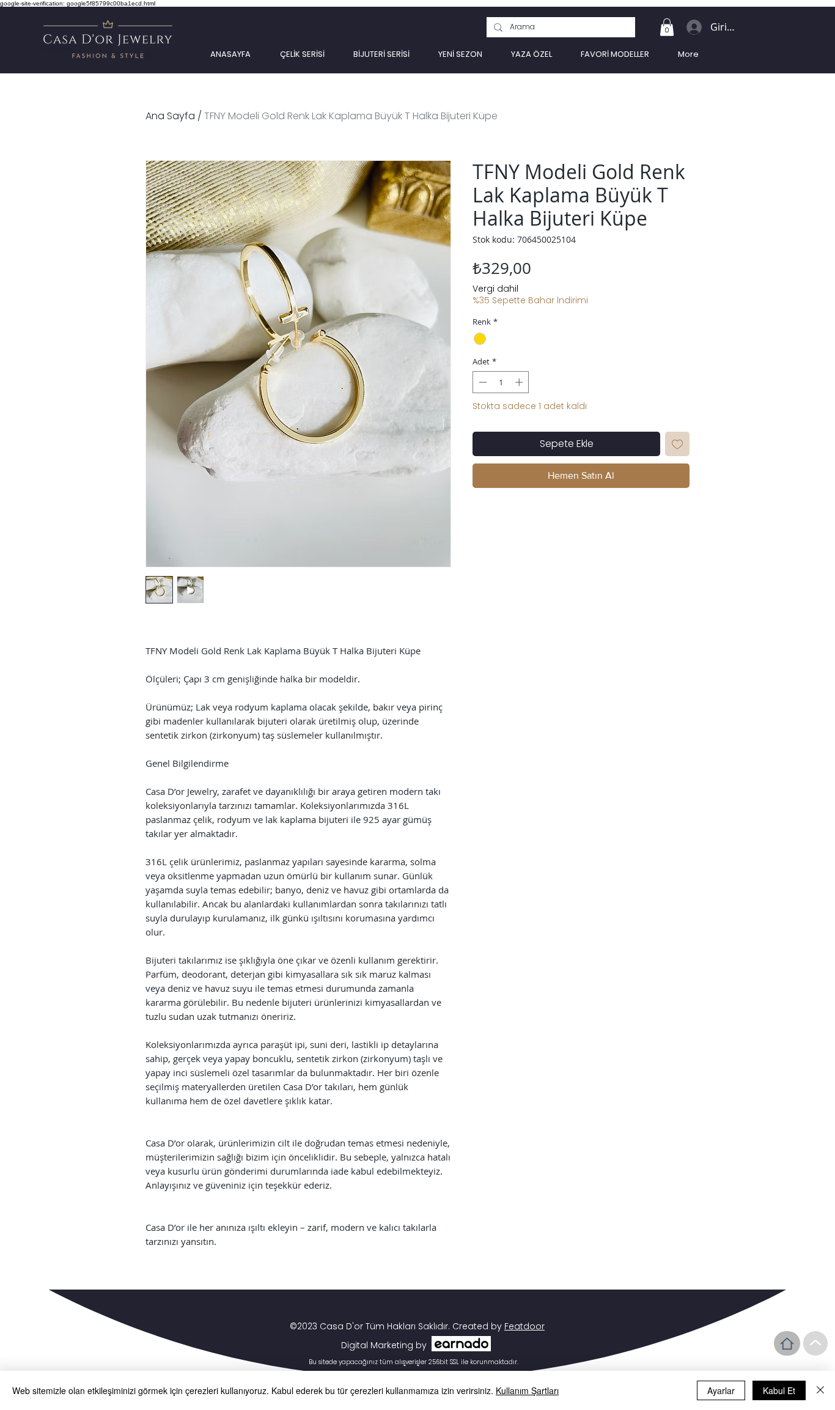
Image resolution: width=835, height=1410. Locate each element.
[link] (667, 27)
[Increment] (520, 382)
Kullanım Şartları (527, 1390)
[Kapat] (820, 1390)
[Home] (787, 1343)
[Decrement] (481, 382)
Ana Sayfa (170, 116)
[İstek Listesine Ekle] (677, 444)
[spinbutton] (501, 382)
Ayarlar (721, 1390)
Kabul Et (779, 1390)
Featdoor (524, 1326)
